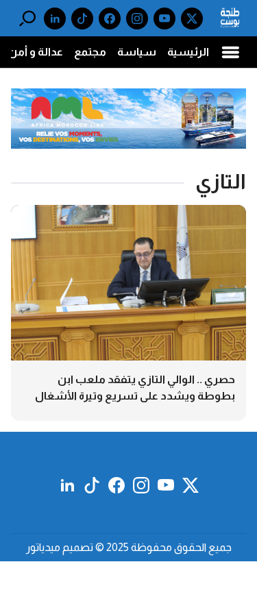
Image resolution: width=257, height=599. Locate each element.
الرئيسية (188, 52)
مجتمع (90, 52)
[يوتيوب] (164, 18)
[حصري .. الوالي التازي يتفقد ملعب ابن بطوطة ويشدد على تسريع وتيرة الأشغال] (128, 312)
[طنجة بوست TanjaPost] (230, 18)
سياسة (136, 52)
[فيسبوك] (110, 18)
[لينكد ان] (55, 18)
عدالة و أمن (35, 52)
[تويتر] (192, 18)
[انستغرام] (137, 18)
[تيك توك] (82, 18)
